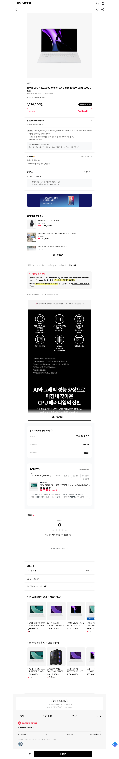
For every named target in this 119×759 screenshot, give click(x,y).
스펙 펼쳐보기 (87, 495)
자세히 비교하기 (83, 469)
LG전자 (29, 83)
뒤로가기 (16, 9)
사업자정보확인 (23, 734)
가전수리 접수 (47, 716)
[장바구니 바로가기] (102, 3)
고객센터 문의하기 (59, 701)
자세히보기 (49, 164)
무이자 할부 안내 (85, 156)
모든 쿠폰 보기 (84, 104)
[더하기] (34, 226)
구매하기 (63, 754)
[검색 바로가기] (97, 3)
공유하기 (102, 9)
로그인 (99, 716)
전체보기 (88, 571)
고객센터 (21, 716)
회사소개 (74, 716)
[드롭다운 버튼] (30, 3)
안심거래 (47, 734)
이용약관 (70, 734)
